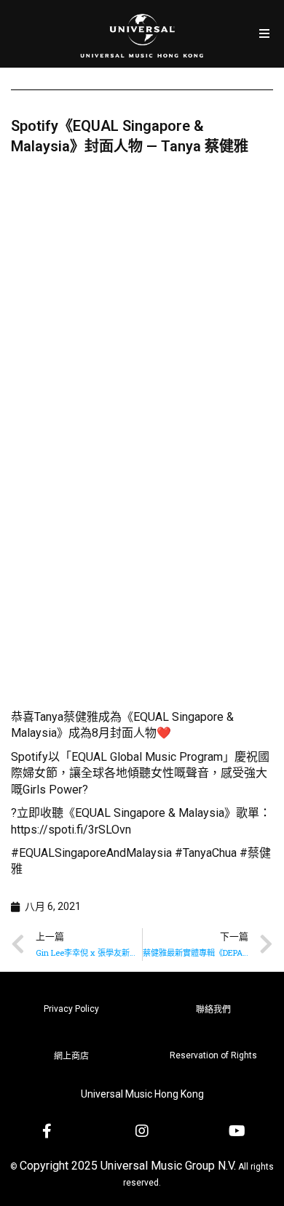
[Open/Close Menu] (264, 34)
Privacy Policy (71, 1009)
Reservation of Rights (213, 1055)
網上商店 (71, 1056)
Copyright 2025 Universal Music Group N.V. (128, 1166)
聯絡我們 (213, 1010)
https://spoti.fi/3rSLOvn (71, 829)
